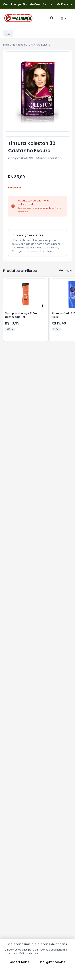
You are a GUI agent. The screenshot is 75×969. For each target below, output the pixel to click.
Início (6, 44)
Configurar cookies (52, 962)
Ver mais (65, 270)
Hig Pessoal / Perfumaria (27, 44)
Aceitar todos (19, 962)
